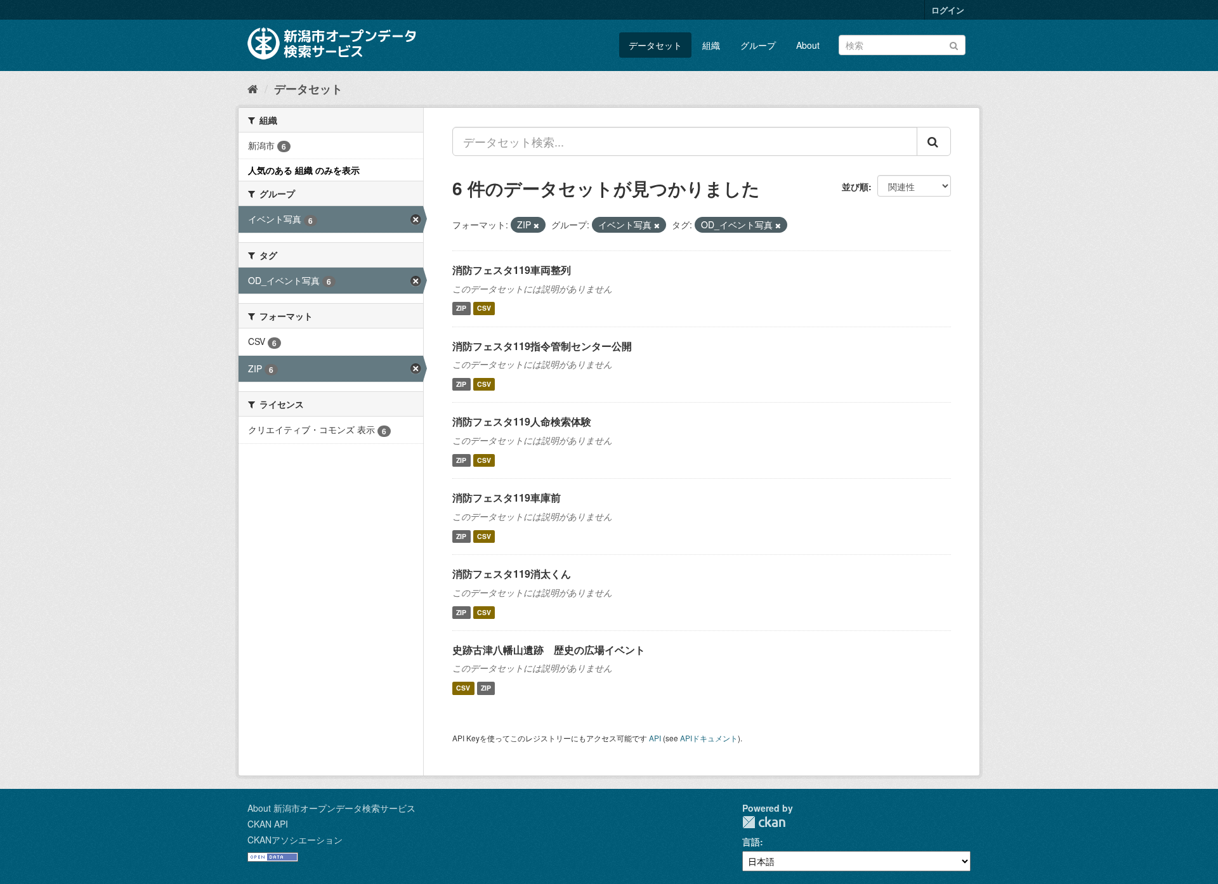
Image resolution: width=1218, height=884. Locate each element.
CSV (484, 308)
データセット (655, 45)
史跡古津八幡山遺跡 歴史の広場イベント (548, 649)
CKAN (763, 822)
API (655, 737)
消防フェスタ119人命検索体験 (521, 421)
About (808, 45)
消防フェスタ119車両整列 (511, 270)
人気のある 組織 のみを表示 (304, 170)
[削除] (536, 225)
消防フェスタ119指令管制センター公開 (542, 346)
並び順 (855, 186)
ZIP (461, 308)
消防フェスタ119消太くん (511, 573)
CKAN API (267, 823)
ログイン (947, 10)
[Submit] (953, 44)
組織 (711, 45)
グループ (758, 45)
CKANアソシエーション (295, 839)
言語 (751, 841)
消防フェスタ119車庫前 (506, 497)
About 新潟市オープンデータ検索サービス (331, 808)
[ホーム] (252, 88)
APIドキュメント (709, 737)
